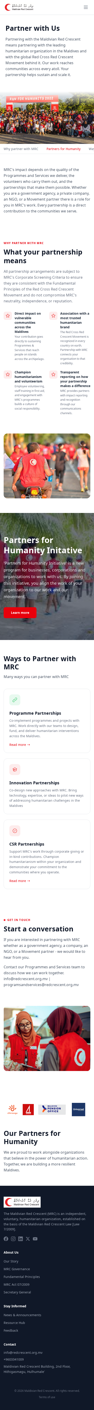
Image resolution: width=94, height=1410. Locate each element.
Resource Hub (14, 1323)
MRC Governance (17, 1269)
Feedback (11, 1330)
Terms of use (47, 1397)
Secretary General (17, 1292)
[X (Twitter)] (28, 1239)
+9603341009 (14, 1359)
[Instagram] (13, 1239)
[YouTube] (35, 1239)
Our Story (11, 1261)
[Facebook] (6, 1239)
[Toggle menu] (85, 7)
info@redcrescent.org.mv (23, 1352)
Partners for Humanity (64, 149)
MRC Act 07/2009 (16, 1284)
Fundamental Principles (22, 1277)
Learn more (20, 612)
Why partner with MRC (21, 149)
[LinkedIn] (20, 1239)
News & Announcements (22, 1315)
